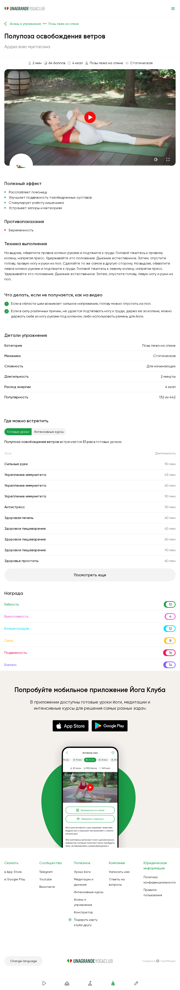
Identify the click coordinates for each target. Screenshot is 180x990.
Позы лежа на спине (159, 345)
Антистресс (14, 507)
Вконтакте (47, 886)
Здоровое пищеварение (25, 528)
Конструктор (83, 912)
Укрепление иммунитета (25, 475)
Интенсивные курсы (88, 892)
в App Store (13, 872)
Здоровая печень (19, 518)
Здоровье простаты (21, 561)
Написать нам (119, 872)
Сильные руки (16, 464)
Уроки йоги (82, 872)
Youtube (45, 879)
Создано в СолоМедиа (159, 961)
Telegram (46, 872)
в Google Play (14, 879)
